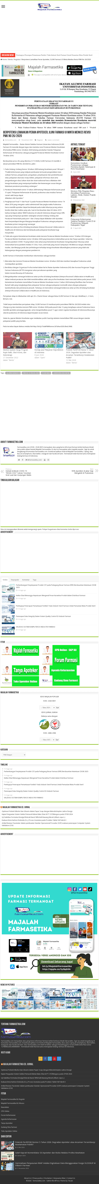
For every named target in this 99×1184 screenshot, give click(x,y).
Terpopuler (15, 580)
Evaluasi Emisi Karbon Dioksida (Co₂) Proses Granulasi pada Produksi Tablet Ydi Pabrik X (34, 820)
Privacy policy (38, 1178)
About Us (27, 1178)
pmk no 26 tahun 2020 (31, 373)
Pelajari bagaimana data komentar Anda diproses (60, 529)
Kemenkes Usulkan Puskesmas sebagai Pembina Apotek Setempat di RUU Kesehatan (83, 166)
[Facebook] (45, 1059)
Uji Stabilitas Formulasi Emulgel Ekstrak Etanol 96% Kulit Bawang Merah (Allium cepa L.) (33, 817)
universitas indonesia (61, 373)
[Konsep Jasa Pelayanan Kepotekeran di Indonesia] (49, 340)
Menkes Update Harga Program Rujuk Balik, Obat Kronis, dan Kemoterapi (15, 352)
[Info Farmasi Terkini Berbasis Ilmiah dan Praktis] (49, 6)
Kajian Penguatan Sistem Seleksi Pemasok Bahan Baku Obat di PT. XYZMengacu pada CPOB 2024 (37, 814)
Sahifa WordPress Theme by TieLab (60, 1181)
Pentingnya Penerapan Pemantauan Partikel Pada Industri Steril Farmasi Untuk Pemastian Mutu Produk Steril (54, 55)
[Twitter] (50, 1059)
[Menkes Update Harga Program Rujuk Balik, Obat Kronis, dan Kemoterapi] (17, 340)
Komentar (26, 580)
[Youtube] (54, 1059)
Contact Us (71, 1178)
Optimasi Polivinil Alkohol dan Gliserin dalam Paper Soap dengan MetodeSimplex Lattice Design (37, 811)
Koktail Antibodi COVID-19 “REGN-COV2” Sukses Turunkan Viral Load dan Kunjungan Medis (18, 472)
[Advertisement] (49, 33)
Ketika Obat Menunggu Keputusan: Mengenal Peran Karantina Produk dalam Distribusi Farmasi (50, 595)
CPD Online (5, 1111)
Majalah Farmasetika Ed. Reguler (13, 1099)
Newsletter (5, 1107)
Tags (34, 580)
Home (4, 59)
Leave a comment (53, 140)
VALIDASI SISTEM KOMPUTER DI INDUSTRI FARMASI (35, 627)
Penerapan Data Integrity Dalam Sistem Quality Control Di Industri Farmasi (43, 616)
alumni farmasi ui (13, 373)
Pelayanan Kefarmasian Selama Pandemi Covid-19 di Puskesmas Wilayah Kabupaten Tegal (83, 222)
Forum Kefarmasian (8, 1115)
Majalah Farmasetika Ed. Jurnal (16, 807)
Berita (10, 59)
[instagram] (59, 1059)
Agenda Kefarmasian (8, 1119)
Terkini (5, 580)
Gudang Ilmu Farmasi (9, 1127)
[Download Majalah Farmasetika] (49, 70)
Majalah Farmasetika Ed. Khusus (12, 1103)
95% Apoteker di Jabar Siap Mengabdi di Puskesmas (82, 471)
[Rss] (40, 1059)
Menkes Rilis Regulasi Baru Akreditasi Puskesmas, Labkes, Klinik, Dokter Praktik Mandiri (83, 194)
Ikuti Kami (5, 1052)
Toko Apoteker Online (9, 1131)
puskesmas (46, 373)
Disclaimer (48, 1178)
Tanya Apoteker (7, 1123)
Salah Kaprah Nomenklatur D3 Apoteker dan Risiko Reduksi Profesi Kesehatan (50, 1153)
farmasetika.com (10, 140)
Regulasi (17, 59)
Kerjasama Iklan (59, 1178)
